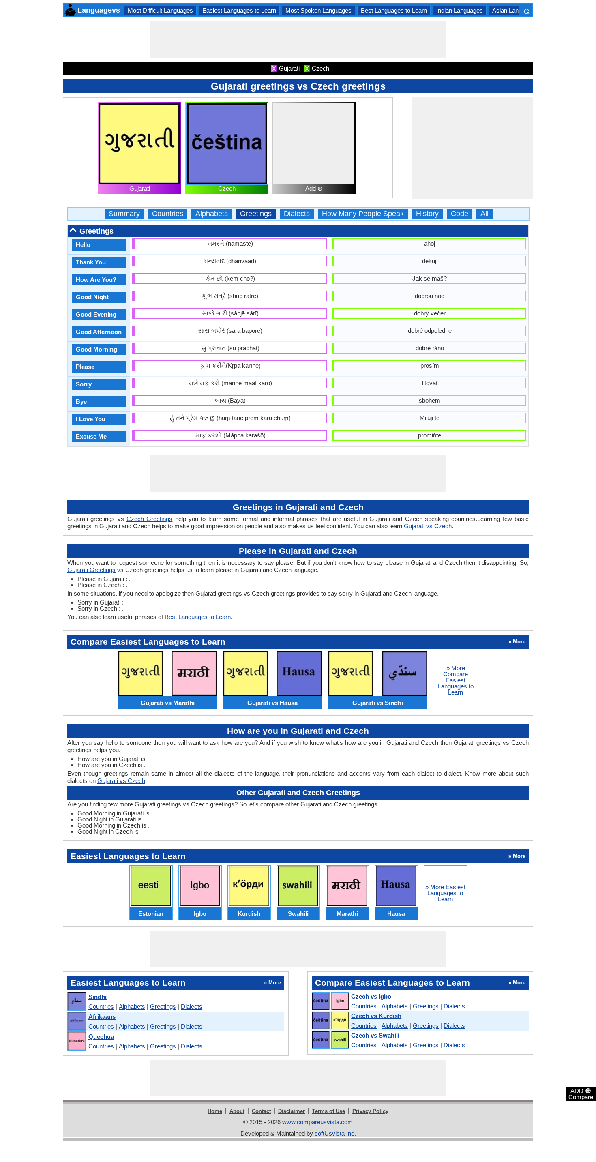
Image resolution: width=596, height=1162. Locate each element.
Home (215, 1111)
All (484, 214)
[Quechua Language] (76, 1041)
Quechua (101, 1036)
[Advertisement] (298, 39)
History (427, 214)
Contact (261, 1111)
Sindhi (97, 996)
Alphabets (211, 214)
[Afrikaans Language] (76, 1021)
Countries (167, 214)
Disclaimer (291, 1111)
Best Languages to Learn (394, 10)
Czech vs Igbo (371, 996)
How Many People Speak (363, 214)
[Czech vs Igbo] (330, 1001)
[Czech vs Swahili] (330, 1040)
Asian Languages (515, 10)
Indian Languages (459, 10)
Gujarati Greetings (91, 569)
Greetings (256, 214)
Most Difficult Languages (160, 10)
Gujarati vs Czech (428, 526)
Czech (227, 188)
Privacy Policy (370, 1111)
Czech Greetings (149, 518)
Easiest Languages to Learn (239, 10)
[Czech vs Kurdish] (330, 1021)
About (236, 1111)
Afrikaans (102, 1016)
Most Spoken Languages (318, 10)
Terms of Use (328, 1111)
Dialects (297, 214)
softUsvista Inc (334, 1133)
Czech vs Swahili (375, 1035)
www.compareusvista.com (317, 1122)
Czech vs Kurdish (376, 1015)
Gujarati (139, 188)
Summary (124, 214)
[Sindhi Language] (76, 1002)
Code (459, 214)
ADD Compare (580, 1093)
